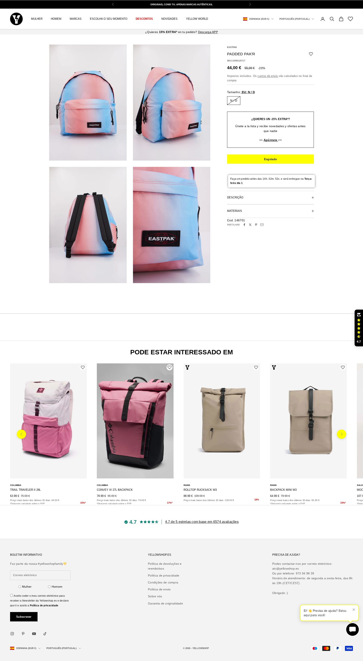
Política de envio (159, 589)
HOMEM (56, 18)
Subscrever (24, 616)
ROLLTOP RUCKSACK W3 (200, 489)
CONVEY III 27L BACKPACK (115, 489)
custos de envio (268, 75)
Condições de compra (163, 582)
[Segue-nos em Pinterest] (23, 634)
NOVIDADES (169, 18)
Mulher (27, 586)
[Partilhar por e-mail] (262, 224)
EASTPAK (232, 47)
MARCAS (76, 18)
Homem (57, 586)
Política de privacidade (44, 605)
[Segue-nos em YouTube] (34, 634)
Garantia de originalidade (165, 603)
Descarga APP (208, 32)
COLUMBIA (15, 485)
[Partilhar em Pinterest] (256, 224)
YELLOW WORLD (197, 18)
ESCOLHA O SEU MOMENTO (108, 18)
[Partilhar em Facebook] (244, 224)
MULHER (36, 18)
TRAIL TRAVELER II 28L (25, 489)
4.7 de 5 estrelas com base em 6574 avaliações (202, 522)
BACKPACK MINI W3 (283, 489)
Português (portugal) (294, 19)
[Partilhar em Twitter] (250, 224)
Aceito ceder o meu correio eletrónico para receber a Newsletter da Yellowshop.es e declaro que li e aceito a (39, 600)
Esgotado (270, 159)
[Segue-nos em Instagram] (12, 634)
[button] (359, 328)
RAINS (187, 485)
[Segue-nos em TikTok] (45, 634)
